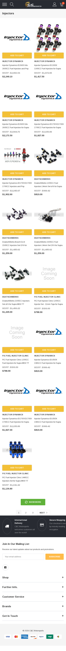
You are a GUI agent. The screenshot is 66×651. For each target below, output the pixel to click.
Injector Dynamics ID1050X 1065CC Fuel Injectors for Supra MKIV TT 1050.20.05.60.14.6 (47, 363)
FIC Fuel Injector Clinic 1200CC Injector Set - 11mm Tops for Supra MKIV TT (48, 304)
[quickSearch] (12, 4)
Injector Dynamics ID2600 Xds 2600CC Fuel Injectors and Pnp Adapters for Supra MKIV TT (15, 68)
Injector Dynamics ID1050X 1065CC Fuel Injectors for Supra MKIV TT (47, 422)
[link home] (33, 4)
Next (42, 513)
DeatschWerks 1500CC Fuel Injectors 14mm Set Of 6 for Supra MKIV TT (48, 245)
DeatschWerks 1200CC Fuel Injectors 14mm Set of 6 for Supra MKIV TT (48, 186)
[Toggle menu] (4, 4)
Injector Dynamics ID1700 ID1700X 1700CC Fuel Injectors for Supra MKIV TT (17, 422)
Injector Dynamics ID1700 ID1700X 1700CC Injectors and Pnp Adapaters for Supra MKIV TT (17, 186)
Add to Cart (17, 55)
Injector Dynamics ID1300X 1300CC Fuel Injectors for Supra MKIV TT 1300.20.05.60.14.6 (47, 68)
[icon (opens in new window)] (5, 567)
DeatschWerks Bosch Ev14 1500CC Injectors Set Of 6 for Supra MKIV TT (14, 245)
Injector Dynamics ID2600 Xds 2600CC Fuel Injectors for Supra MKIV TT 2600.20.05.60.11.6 (15, 127)
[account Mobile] (55, 4)
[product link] (17, 38)
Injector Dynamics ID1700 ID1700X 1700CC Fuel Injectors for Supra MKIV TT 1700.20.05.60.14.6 (49, 127)
